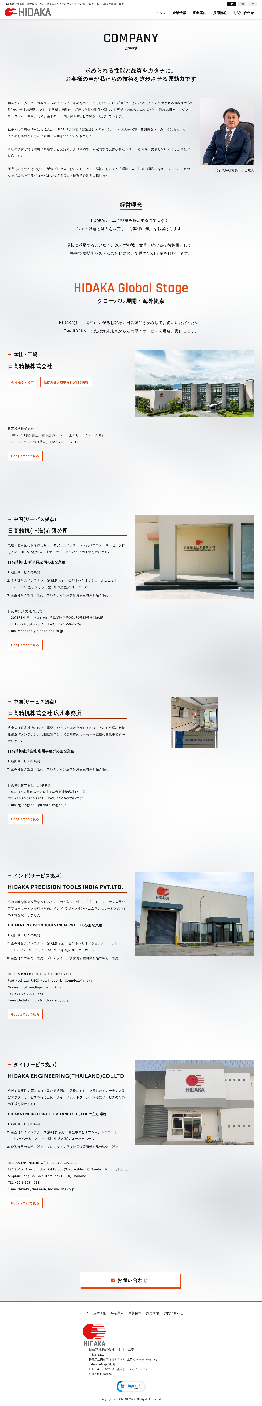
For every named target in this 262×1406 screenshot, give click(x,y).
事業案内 (200, 12)
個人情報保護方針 (102, 1374)
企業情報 (179, 12)
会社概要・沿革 (22, 382)
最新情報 (134, 1312)
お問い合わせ (243, 12)
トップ (161, 12)
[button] (131, 1386)
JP (231, 4)
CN (253, 4)
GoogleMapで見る (25, 455)
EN (242, 4)
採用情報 (220, 12)
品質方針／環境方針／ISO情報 (66, 382)
